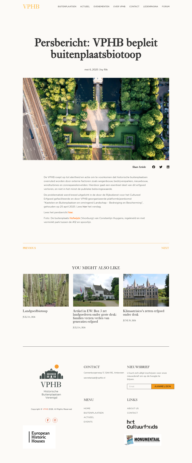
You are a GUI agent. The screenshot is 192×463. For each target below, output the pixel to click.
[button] (154, 167)
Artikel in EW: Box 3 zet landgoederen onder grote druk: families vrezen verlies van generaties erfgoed (95, 316)
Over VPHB (119, 6)
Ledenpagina (150, 6)
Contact (134, 6)
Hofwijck (75, 218)
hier (85, 206)
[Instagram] (55, 420)
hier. (70, 212)
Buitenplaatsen (67, 6)
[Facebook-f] (47, 420)
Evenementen (101, 6)
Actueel (85, 6)
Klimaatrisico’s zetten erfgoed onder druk (143, 313)
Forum (166, 6)
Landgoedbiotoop (35, 311)
